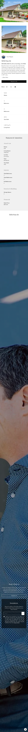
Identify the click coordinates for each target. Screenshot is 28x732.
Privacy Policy (16, 622)
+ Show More (5, 77)
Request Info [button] (14, 81)
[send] (23, 613)
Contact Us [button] (14, 595)
